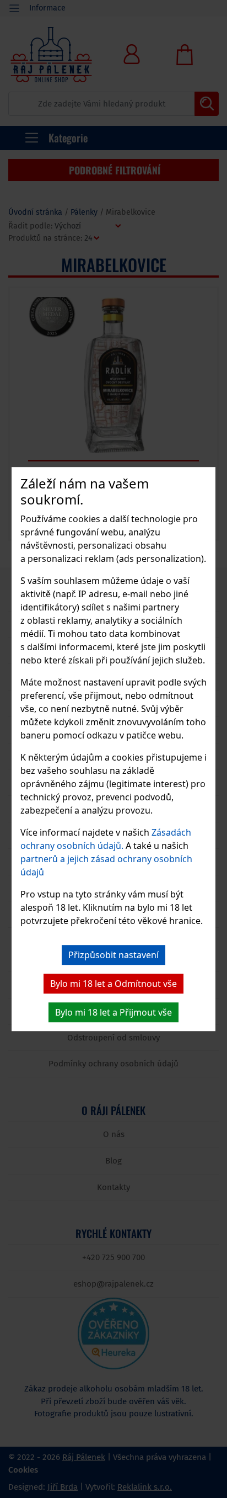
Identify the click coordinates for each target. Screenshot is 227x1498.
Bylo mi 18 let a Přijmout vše (113, 1012)
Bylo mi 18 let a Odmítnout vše (113, 984)
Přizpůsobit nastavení (113, 955)
